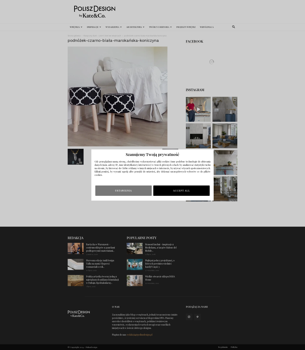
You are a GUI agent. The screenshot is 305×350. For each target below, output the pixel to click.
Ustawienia (123, 190)
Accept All (181, 190)
